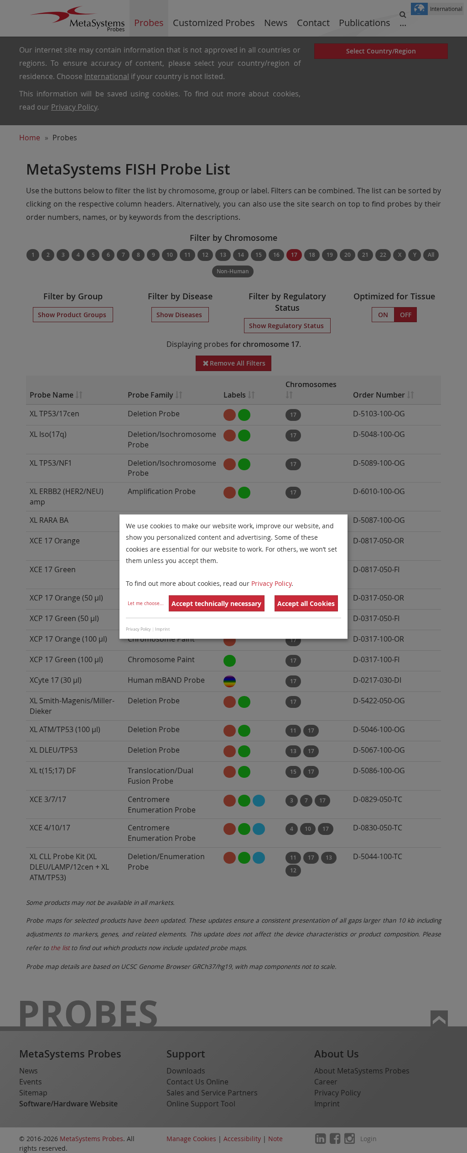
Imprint (162, 629)
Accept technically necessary (216, 603)
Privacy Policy (271, 583)
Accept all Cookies (306, 603)
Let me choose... (146, 603)
